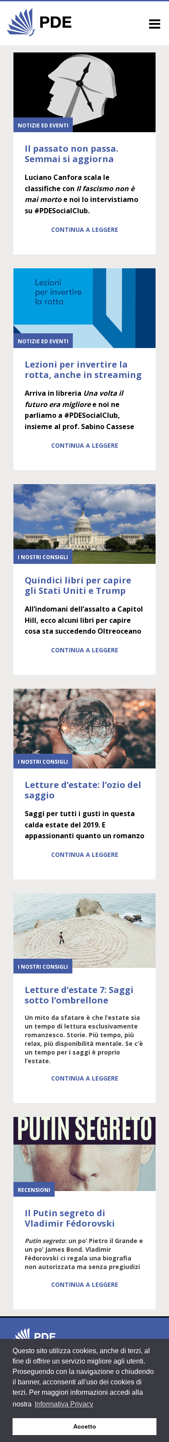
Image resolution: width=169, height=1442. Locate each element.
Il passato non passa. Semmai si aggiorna (71, 154)
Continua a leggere (84, 229)
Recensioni (34, 1190)
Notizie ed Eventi (43, 125)
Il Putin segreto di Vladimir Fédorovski (70, 1218)
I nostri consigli (43, 557)
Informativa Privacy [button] (64, 1404)
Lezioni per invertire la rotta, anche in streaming (83, 369)
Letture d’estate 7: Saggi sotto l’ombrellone (79, 995)
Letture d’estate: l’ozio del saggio (83, 790)
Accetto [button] (84, 1426)
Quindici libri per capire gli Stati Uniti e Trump (78, 585)
